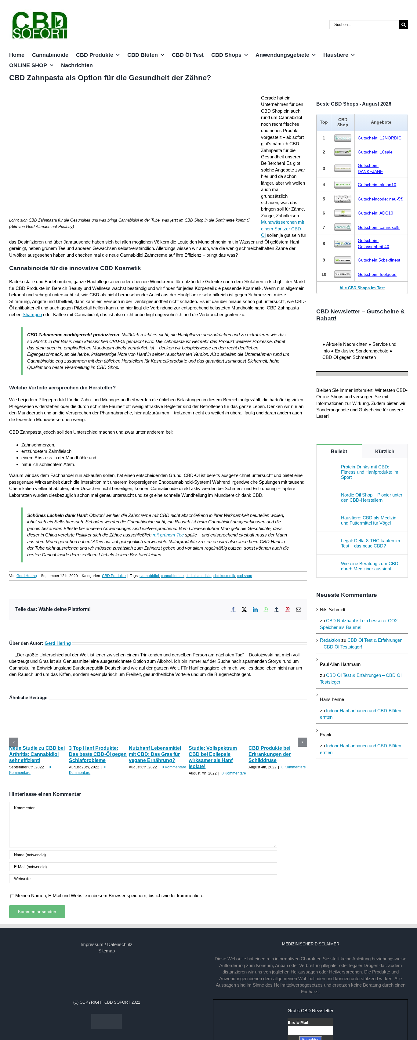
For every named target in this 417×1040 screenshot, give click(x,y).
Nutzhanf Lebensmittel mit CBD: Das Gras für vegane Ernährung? (155, 754)
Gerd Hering (26, 576)
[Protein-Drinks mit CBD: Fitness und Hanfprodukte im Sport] (329, 467)
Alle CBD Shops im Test (362, 288)
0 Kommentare (174, 767)
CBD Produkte (114, 576)
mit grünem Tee (168, 534)
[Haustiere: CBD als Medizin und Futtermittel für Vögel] (329, 518)
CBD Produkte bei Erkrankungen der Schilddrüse (269, 754)
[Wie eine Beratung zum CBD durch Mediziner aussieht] (329, 564)
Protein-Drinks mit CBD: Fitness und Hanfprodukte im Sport (369, 472)
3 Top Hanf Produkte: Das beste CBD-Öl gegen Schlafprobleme (98, 754)
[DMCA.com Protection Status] (106, 1017)
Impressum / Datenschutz (106, 944)
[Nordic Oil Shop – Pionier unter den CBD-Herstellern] (329, 495)
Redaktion (330, 640)
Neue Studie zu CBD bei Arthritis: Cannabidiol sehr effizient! (37, 754)
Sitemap (106, 950)
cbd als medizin (199, 576)
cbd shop (244, 576)
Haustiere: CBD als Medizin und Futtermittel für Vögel (368, 520)
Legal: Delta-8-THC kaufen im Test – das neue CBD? (370, 543)
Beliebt (339, 451)
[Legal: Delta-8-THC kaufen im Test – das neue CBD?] (329, 541)
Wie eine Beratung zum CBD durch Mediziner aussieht (369, 566)
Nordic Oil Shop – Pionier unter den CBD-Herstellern (371, 497)
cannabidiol (149, 576)
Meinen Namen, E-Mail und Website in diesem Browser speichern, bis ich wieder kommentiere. (110, 895)
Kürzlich (384, 451)
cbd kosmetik (224, 576)
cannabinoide (172, 576)
